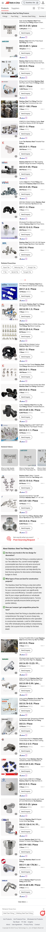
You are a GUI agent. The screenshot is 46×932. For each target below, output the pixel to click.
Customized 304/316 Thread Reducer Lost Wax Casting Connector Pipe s (31, 739)
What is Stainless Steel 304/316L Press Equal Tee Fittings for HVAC (27, 469)
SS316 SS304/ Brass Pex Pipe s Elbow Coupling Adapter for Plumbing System (31, 325)
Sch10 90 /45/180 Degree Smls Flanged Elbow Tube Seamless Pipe (32, 243)
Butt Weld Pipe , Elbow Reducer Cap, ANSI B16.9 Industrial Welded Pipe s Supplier (31, 517)
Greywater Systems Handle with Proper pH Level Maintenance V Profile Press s (31, 800)
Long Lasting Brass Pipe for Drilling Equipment (31, 699)
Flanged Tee (27, 272)
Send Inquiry (25, 33)
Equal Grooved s (29, 860)
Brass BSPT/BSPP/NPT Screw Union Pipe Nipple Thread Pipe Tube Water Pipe (31, 426)
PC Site (23, 922)
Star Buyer (16, 922)
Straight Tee (31, 267)
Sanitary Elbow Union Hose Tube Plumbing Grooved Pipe (31, 62)
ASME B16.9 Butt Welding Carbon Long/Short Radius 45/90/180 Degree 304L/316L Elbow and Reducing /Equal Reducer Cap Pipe (31, 122)
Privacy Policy (28, 925)
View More (22, 902)
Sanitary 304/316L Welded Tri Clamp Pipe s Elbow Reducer (31, 840)
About (8, 925)
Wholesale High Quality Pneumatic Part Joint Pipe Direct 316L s (31, 659)
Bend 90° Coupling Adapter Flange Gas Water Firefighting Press (31, 162)
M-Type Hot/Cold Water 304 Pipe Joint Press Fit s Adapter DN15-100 (32, 82)
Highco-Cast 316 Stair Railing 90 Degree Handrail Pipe (31, 679)
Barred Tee (15, 272)
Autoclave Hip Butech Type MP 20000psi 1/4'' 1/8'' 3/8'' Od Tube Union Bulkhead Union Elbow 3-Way (32, 496)
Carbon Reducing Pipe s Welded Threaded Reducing (32, 405)
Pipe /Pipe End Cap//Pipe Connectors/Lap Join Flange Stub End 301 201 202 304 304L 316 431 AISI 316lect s (32, 102)
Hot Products (7, 919)
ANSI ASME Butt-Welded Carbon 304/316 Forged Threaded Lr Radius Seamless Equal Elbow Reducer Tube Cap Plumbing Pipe (31, 345)
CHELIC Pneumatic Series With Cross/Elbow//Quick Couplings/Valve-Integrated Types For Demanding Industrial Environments (31, 880)
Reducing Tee (18, 267)
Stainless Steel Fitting (28, 16)
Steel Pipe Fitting (8, 913)
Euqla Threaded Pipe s (31, 142)
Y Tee (4, 272)
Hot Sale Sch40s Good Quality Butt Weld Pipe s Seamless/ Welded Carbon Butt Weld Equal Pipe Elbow (32, 385)
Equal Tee (6, 267)
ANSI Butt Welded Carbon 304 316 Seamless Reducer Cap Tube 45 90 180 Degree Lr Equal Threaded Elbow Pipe (32, 203)
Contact (37, 925)
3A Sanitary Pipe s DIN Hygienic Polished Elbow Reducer (31, 305)
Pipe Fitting (14, 16)
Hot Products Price (19, 919)
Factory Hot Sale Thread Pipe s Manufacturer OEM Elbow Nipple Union (31, 365)
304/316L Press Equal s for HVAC (31, 42)
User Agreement (17, 925)
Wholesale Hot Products (35, 919)
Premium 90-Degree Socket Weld (30, 820)
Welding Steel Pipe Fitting (24, 913)
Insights (30, 922)
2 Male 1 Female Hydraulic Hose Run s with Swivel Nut (31, 476)
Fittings (4, 16)
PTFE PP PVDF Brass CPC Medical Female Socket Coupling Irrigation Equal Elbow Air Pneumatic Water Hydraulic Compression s (31, 285)
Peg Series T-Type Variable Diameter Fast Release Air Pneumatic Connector (30, 760)
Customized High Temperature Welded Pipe (31, 719)
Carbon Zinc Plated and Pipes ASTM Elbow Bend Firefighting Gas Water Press (31, 183)
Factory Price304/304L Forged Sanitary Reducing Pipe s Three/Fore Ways (32, 639)
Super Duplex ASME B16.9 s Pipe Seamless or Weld (30, 780)
